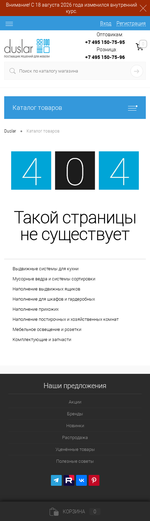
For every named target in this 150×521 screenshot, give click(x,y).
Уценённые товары (75, 449)
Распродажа (75, 437)
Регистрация (131, 23)
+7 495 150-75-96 (105, 57)
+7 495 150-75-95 (105, 42)
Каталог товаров (37, 107)
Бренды (75, 413)
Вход (105, 23)
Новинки (75, 425)
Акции (75, 402)
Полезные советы (75, 461)
